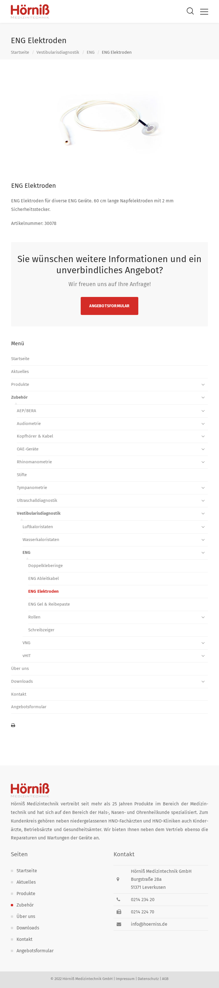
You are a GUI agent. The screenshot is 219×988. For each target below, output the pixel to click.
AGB (165, 979)
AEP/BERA (26, 410)
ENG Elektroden (43, 591)
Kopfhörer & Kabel (35, 436)
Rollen (34, 617)
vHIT (27, 655)
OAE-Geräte (27, 449)
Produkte (20, 384)
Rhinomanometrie (34, 461)
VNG (26, 642)
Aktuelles (20, 371)
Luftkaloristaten (38, 526)
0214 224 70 (142, 912)
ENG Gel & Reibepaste (49, 604)
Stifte (22, 474)
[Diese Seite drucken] (109, 725)
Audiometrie (29, 423)
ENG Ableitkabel (43, 578)
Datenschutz (148, 979)
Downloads (22, 681)
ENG (90, 52)
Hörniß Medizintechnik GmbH (87, 979)
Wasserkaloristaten (41, 539)
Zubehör (19, 397)
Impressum (125, 979)
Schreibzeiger (41, 629)
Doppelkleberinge (45, 565)
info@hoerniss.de (149, 924)
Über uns (20, 668)
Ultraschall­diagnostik (37, 500)
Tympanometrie (32, 487)
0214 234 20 (143, 899)
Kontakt (18, 694)
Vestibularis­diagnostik (57, 52)
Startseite (20, 52)
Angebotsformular (109, 306)
